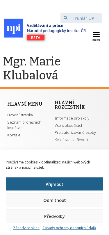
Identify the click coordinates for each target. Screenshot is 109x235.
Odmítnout (54, 200)
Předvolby (54, 216)
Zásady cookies (26, 227)
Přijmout (54, 184)
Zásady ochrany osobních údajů (69, 227)
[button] (96, 36)
